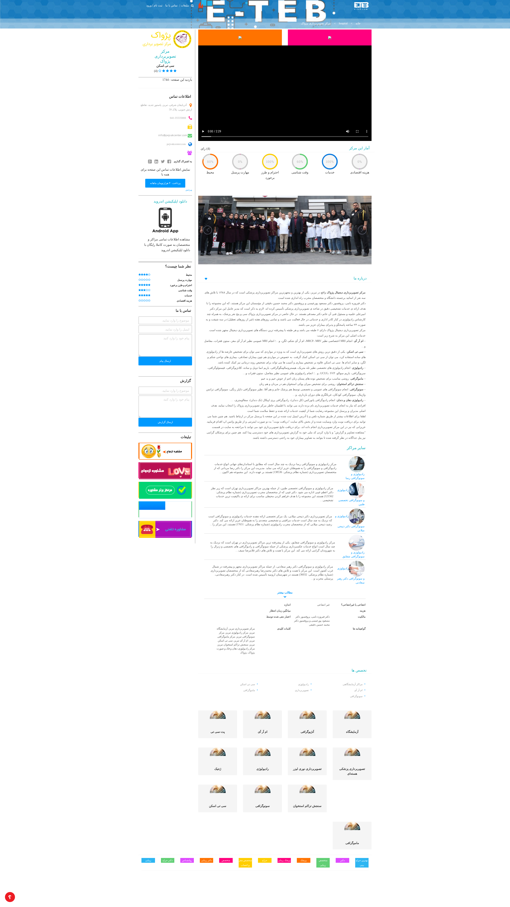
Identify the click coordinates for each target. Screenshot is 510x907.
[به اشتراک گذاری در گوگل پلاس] (150, 161)
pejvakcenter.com (176, 144)
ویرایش (188, 190)
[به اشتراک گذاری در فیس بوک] (169, 161)
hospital (343, 23)
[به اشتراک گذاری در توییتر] (163, 161)
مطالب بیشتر (285, 592)
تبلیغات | (184, 5)
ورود (149, 5)
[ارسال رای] (139, 275)
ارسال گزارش (165, 422)
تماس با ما (171, 5)
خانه (358, 23)
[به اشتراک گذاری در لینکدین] (156, 161)
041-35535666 (178, 117)
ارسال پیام (165, 360)
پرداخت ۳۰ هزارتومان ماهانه (165, 183)
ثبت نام (158, 5)
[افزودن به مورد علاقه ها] (205, 278)
